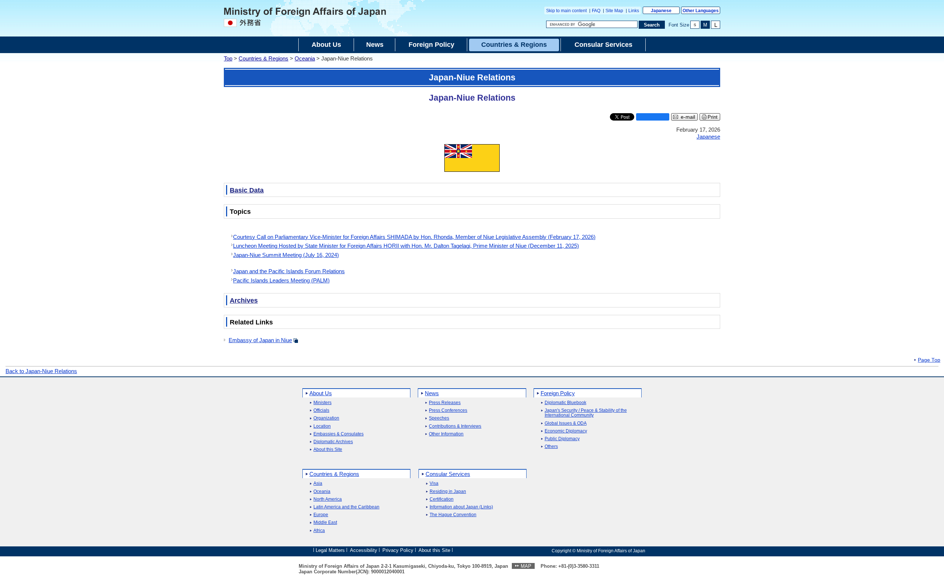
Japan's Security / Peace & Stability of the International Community (586, 413)
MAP (526, 566)
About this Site (327, 449)
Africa (319, 530)
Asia (317, 483)
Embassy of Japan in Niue (260, 340)
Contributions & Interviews (455, 426)
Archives (244, 300)
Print (713, 117)
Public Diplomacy (562, 439)
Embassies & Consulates (338, 434)
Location (322, 426)
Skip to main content (566, 10)
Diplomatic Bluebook (565, 402)
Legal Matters (330, 550)
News (432, 393)
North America (327, 499)
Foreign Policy (558, 393)
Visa (434, 483)
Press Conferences (448, 410)
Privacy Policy (397, 550)
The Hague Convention (453, 514)
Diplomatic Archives (333, 441)
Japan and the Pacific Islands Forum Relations (289, 271)
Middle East (325, 522)
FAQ (596, 10)
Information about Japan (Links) (461, 507)
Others (551, 446)
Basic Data (247, 190)
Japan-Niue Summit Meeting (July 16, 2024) (286, 255)
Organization (326, 418)
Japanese (661, 10)
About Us (320, 393)
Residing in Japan (448, 491)
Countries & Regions (263, 58)
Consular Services (448, 474)
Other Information (446, 434)
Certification (442, 499)
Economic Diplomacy (566, 431)
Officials (321, 410)
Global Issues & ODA (566, 423)
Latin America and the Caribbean (346, 507)
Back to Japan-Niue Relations (41, 371)
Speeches (439, 418)
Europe (320, 514)
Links (633, 10)
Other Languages (701, 10)
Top (228, 58)
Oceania (305, 58)
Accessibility (363, 550)
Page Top (929, 360)
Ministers (322, 402)
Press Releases (445, 402)
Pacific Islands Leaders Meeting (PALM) (281, 280)
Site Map (614, 10)
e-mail (688, 117)
